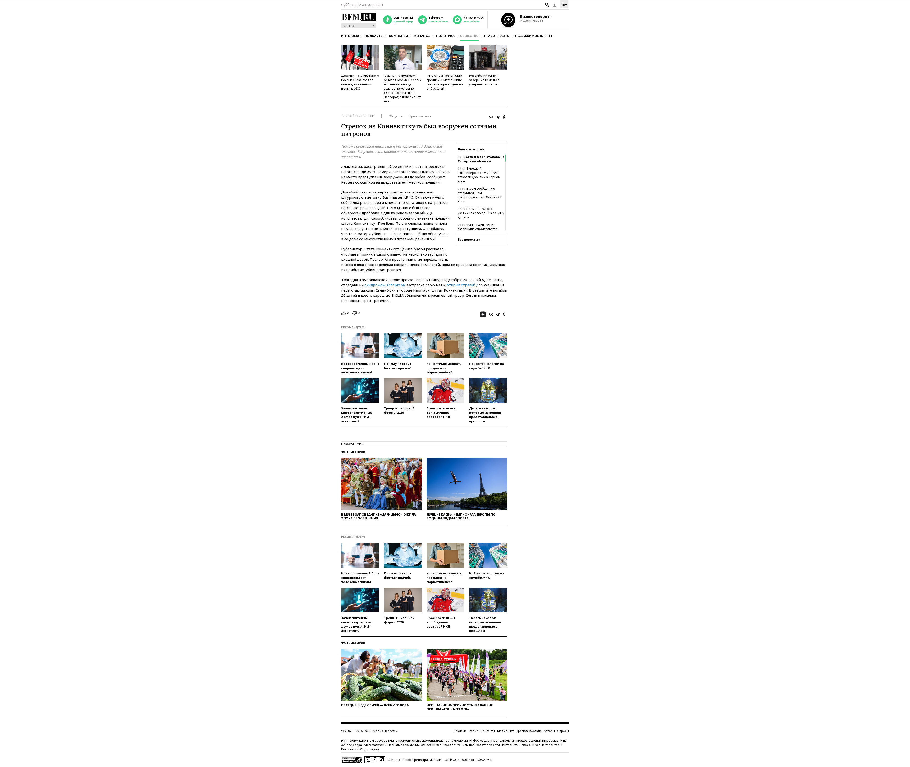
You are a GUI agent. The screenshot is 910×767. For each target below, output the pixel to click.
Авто (505, 36)
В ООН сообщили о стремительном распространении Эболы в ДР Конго (480, 194)
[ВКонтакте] (491, 117)
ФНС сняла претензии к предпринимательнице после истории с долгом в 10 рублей (445, 81)
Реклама (460, 731)
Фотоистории (353, 452)
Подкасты (373, 36)
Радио (473, 731)
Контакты (488, 731)
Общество (469, 36)
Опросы (563, 731)
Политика (445, 36)
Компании (398, 36)
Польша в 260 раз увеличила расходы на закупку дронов (481, 212)
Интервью (350, 36)
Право (489, 36)
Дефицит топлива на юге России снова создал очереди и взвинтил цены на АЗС (360, 81)
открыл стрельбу (462, 285)
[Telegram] (497, 117)
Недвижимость (529, 36)
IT (550, 36)
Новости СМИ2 (352, 444)
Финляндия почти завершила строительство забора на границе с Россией (480, 228)
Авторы (549, 731)
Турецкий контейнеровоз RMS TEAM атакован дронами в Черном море (479, 174)
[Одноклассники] (504, 117)
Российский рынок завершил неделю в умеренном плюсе (484, 79)
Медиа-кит (505, 731)
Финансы (422, 36)
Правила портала (528, 731)
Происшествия (420, 116)
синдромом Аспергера (384, 285)
